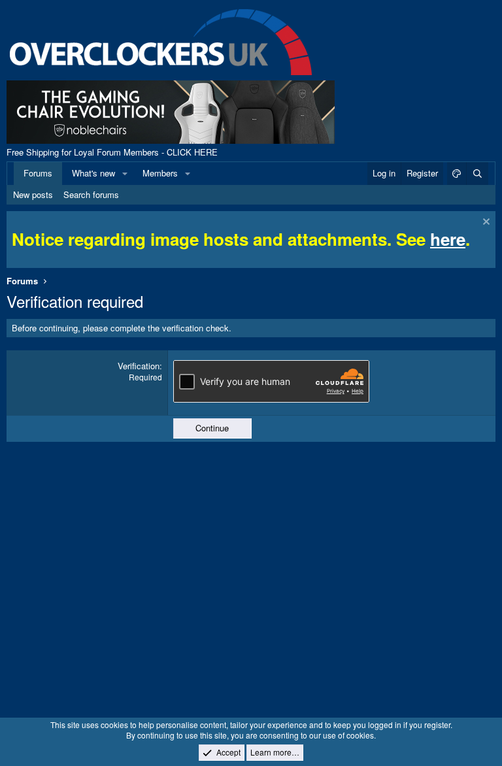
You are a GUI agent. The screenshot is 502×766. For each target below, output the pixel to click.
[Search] (477, 173)
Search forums (91, 194)
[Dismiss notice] (484, 223)
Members (160, 173)
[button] (124, 173)
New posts (33, 194)
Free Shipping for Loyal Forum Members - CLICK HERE (112, 152)
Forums (38, 173)
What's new (93, 173)
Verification (138, 365)
